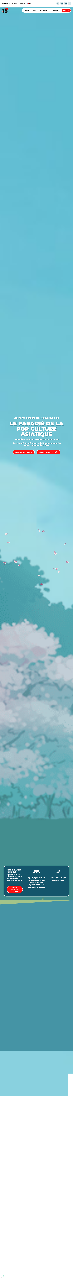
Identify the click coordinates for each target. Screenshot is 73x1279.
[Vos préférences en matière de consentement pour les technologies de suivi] (3, 1276)
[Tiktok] (69, 3)
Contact (15, 3)
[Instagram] (61, 3)
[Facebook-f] (57, 3)
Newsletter (6, 3)
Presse (22, 3)
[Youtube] (65, 3)
